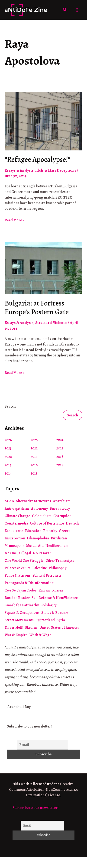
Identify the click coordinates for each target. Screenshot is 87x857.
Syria (61, 620)
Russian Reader (17, 597)
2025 (34, 439)
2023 (8, 448)
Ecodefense (14, 530)
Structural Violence (51, 322)
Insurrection (15, 538)
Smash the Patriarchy (22, 605)
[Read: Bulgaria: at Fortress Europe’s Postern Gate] (43, 267)
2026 (8, 439)
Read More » (14, 220)
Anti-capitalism (17, 508)
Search (10, 406)
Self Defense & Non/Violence (55, 597)
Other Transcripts (59, 560)
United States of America (59, 627)
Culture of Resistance (47, 523)
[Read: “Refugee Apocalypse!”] (43, 120)
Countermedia (16, 523)
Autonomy (39, 508)
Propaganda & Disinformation (29, 582)
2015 (59, 465)
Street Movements (19, 620)
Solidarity (48, 605)
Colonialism (42, 515)
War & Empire (16, 635)
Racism (44, 590)
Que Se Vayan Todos (21, 590)
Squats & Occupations (22, 612)
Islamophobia (38, 538)
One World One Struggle (24, 560)
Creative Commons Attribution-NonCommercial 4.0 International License (43, 789)
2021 (59, 448)
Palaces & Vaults (17, 568)
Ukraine (31, 627)
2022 (34, 448)
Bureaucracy (60, 508)
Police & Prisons (18, 575)
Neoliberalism (56, 545)
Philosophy (57, 568)
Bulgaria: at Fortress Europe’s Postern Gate (37, 307)
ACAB (9, 501)
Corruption (62, 515)
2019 (34, 456)
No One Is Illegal (18, 553)
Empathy (50, 530)
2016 (34, 465)
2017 (8, 465)
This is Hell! (14, 627)
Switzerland (45, 620)
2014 (8, 473)
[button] (65, 10)
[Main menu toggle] (77, 10)
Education (33, 530)
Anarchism (62, 501)
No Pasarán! (42, 553)
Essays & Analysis (19, 170)
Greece (64, 530)
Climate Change (17, 515)
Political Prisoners (47, 575)
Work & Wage (40, 635)
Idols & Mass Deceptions (55, 170)
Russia (57, 590)
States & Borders (54, 612)
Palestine (39, 568)
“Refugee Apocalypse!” (38, 159)
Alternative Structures (33, 501)
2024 (60, 439)
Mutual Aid (35, 545)
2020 (8, 456)
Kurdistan (59, 538)
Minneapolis (14, 545)
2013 (34, 473)
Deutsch (72, 523)
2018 (59, 456)
